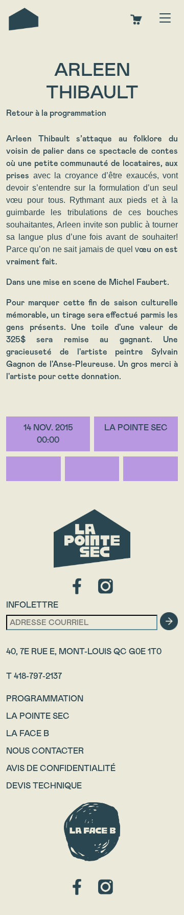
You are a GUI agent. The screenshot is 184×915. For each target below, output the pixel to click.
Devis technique (44, 785)
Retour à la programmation (56, 113)
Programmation (44, 698)
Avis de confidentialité (61, 768)
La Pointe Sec (38, 716)
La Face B (27, 733)
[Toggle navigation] (165, 19)
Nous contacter (45, 750)
